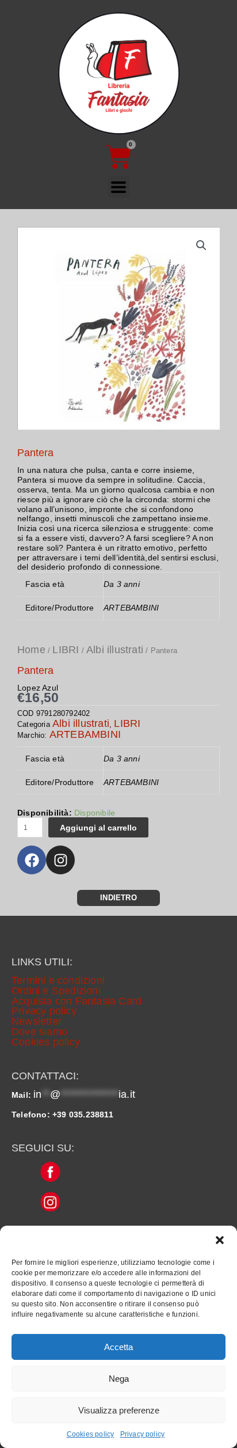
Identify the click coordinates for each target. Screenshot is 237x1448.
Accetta (118, 1347)
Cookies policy (90, 1434)
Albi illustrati (114, 649)
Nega (119, 1378)
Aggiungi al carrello (98, 827)
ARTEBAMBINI (85, 734)
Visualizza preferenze (118, 1410)
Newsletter (37, 1021)
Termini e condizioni (58, 980)
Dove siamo (39, 1031)
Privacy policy (142, 1434)
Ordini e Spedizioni (56, 990)
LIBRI (65, 649)
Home (31, 649)
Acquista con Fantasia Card (77, 1001)
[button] (219, 1240)
